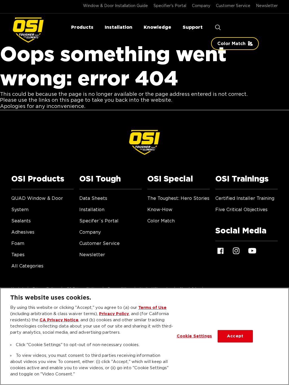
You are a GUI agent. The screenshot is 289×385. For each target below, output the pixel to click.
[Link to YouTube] (252, 251)
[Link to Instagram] (236, 251)
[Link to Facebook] (220, 251)
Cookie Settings (194, 336)
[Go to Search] (218, 27)
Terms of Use (152, 308)
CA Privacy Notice (59, 320)
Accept (235, 336)
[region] (144, 336)
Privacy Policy (114, 314)
